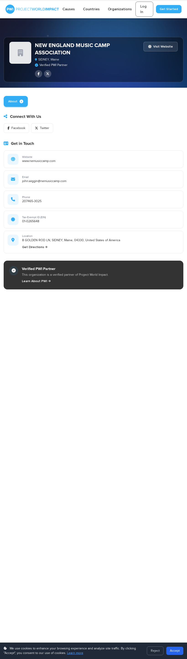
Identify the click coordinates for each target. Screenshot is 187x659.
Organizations (120, 9)
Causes (68, 9)
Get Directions (33, 247)
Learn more (75, 653)
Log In (143, 9)
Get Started (169, 9)
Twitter (44, 128)
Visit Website (163, 46)
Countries (91, 9)
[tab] (16, 101)
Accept (175, 651)
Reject (155, 651)
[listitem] (38, 73)
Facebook (18, 128)
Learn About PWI (34, 281)
